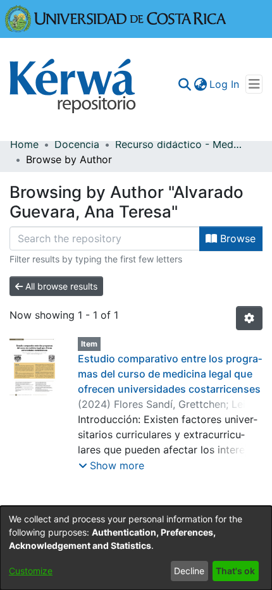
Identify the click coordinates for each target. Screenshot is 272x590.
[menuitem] (200, 84)
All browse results (60, 286)
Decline (189, 570)
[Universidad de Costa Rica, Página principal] (115, 17)
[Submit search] (184, 84)
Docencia (76, 144)
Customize (31, 570)
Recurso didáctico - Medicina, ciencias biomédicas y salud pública (178, 144)
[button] (111, 465)
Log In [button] (224, 84)
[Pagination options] (249, 318)
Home (24, 144)
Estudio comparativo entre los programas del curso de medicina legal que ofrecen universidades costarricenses (170, 373)
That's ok (235, 570)
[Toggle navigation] (254, 84)
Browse (236, 238)
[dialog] (136, 548)
